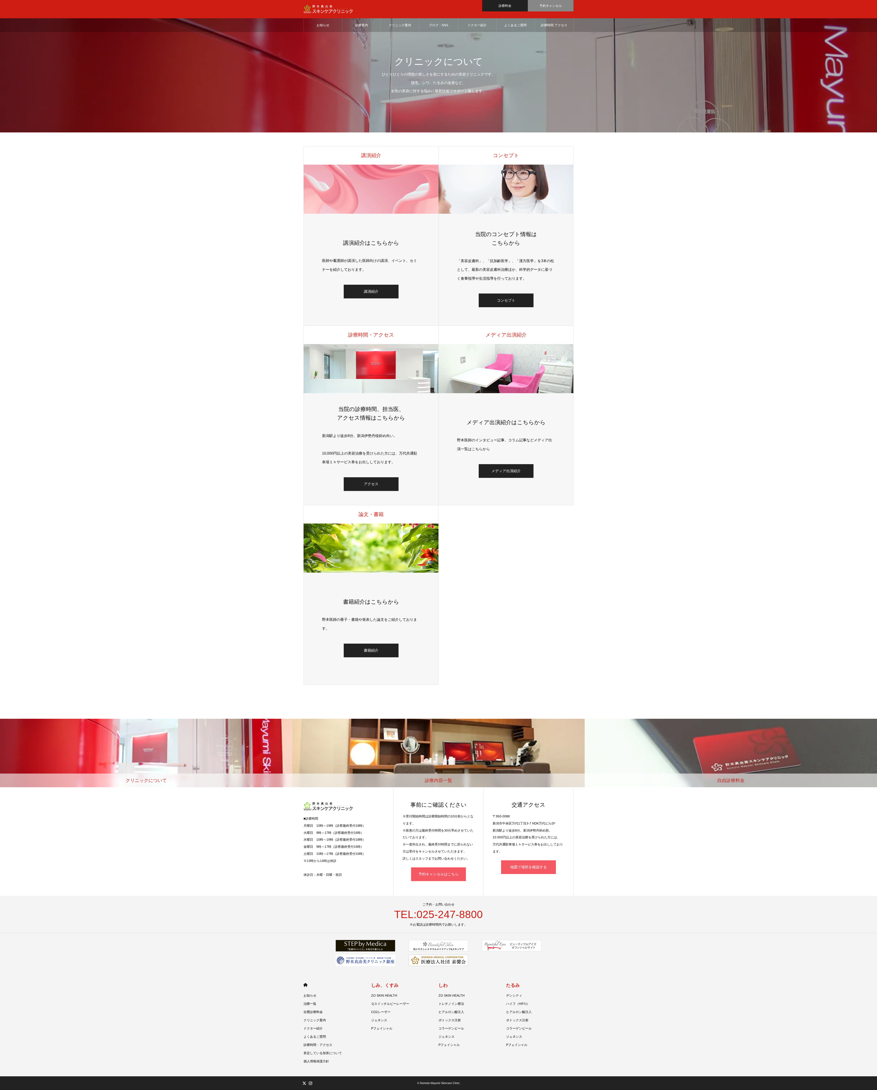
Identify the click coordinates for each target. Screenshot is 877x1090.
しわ (443, 985)
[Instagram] (310, 1083)
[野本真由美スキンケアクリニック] (328, 9)
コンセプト (506, 300)
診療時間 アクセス (554, 25)
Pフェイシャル (381, 1028)
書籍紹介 (371, 650)
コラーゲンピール (451, 1028)
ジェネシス (379, 1020)
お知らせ (323, 25)
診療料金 (505, 6)
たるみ (513, 985)
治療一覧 (310, 1004)
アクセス (371, 484)
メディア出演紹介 (506, 471)
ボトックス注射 (449, 1020)
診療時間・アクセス (318, 1045)
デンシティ (514, 995)
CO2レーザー (381, 1012)
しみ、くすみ (385, 985)
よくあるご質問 (515, 25)
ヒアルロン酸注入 (451, 1012)
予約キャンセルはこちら (438, 874)
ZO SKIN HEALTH (384, 995)
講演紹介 (371, 291)
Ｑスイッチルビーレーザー (390, 1004)
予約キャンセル (550, 6)
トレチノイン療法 (451, 1004)
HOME (305, 985)
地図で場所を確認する (528, 867)
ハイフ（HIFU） (518, 1004)
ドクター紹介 (477, 25)
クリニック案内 (400, 25)
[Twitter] (304, 1083)
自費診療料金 (313, 1012)
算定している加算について (323, 1053)
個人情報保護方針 (316, 1061)
